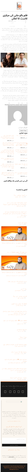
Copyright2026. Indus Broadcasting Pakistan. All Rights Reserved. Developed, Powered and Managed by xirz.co (14, 468)
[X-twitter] (18, 391)
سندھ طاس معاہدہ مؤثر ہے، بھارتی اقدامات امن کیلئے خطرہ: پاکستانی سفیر (7, 166)
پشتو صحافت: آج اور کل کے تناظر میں (15, 344)
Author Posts (23, 130)
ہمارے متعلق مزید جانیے (14, 421)
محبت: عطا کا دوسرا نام (19, 352)
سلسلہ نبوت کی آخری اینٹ (18, 377)
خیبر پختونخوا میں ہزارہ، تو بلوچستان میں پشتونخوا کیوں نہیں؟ (7, 137)
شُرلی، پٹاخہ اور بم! (20, 296)
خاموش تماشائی (22, 329)
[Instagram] (5, 391)
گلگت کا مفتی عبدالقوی (19, 303)
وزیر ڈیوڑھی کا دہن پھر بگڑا (17, 281)
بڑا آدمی (24, 289)
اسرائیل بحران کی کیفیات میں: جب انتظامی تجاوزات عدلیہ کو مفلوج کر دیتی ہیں (7, 151)
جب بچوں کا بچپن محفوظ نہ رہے (17, 252)
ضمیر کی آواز (23, 158)
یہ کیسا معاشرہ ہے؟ (22, 135)
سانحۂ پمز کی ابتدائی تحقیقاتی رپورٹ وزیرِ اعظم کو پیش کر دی (21, 151)
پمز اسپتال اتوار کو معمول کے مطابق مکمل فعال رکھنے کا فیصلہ (8, 144)
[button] (14, 11)
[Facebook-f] (22, 391)
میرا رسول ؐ (23, 337)
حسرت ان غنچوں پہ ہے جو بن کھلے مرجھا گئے (7, 158)
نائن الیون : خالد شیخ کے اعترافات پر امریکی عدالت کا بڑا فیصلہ (7, 174)
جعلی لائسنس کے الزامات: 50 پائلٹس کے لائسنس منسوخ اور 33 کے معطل (20, 144)
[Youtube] (14, 391)
